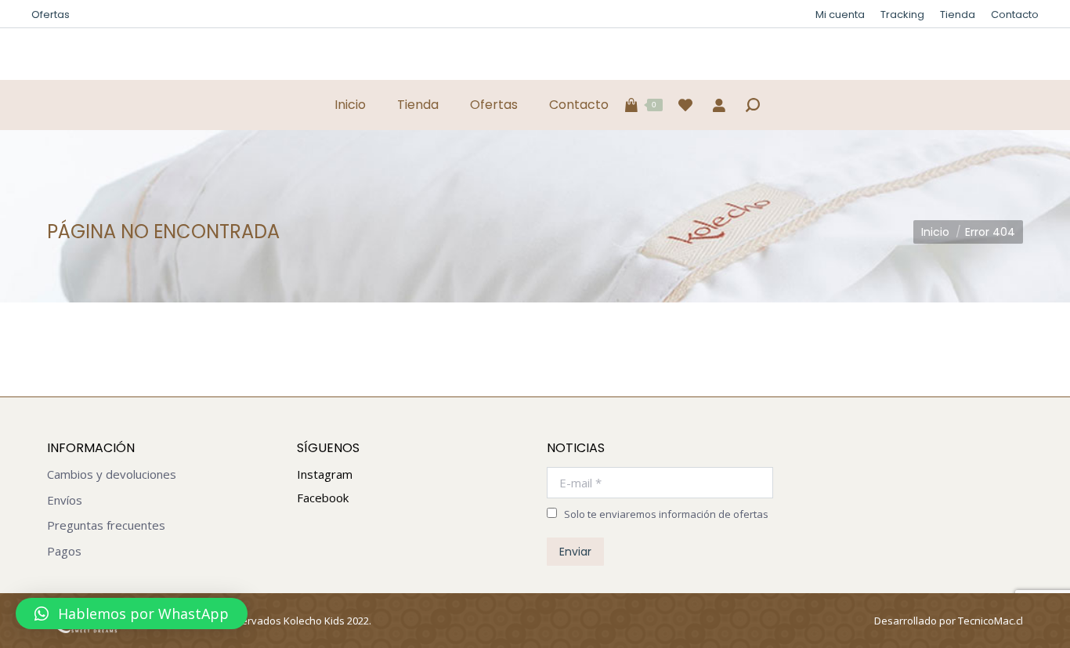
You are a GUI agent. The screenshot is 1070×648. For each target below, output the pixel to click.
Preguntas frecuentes (106, 525)
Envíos (64, 500)
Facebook (323, 497)
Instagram (324, 474)
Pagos (64, 551)
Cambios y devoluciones (111, 474)
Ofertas (50, 14)
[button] (132, 613)
